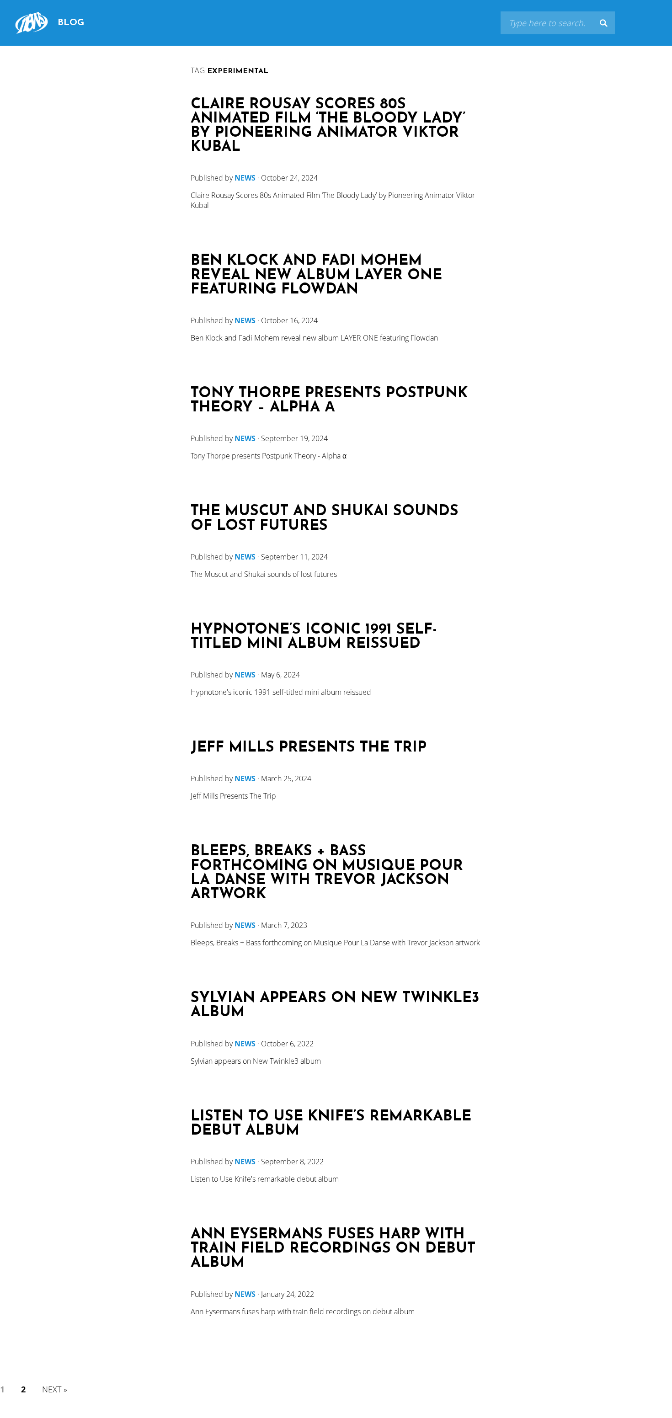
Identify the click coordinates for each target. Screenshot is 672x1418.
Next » (54, 1389)
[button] (603, 22)
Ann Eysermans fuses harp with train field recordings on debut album (333, 1249)
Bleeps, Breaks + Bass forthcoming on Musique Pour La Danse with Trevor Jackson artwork (327, 873)
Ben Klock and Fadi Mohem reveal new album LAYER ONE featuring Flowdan (316, 275)
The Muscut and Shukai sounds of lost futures (325, 519)
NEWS (245, 178)
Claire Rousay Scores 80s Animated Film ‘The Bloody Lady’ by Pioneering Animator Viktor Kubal (328, 126)
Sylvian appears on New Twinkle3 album (335, 1006)
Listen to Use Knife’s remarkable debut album (331, 1124)
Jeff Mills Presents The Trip (309, 748)
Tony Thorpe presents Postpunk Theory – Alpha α (329, 401)
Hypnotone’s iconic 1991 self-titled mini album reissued (314, 637)
